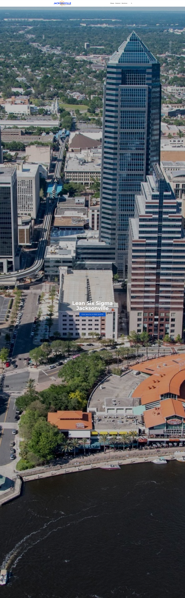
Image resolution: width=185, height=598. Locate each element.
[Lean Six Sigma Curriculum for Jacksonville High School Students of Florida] (62, 3)
